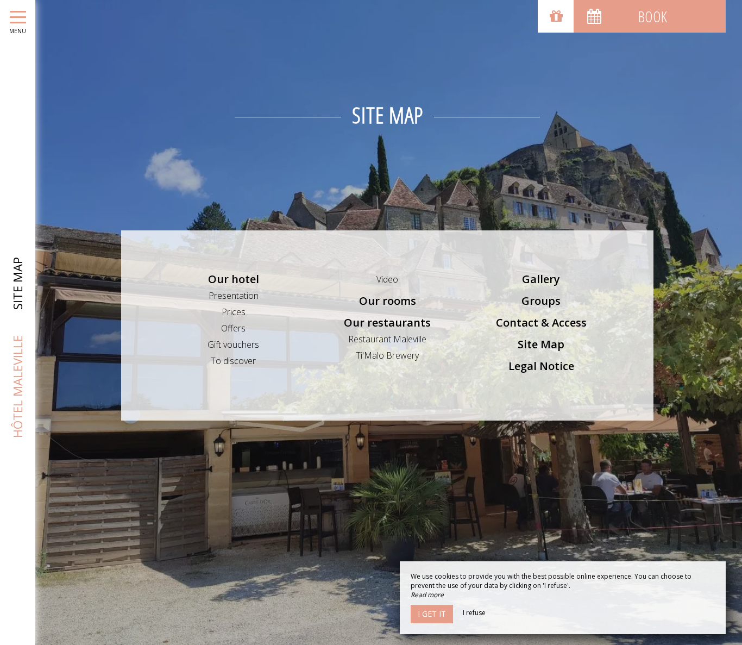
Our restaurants (387, 322)
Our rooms (387, 300)
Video (387, 279)
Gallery (541, 279)
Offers (233, 328)
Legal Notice (541, 366)
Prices (234, 312)
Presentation (234, 296)
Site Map (541, 344)
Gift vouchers (233, 344)
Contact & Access (541, 322)
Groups (541, 300)
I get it (432, 614)
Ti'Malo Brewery (387, 355)
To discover (233, 361)
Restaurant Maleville (387, 339)
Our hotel (233, 279)
